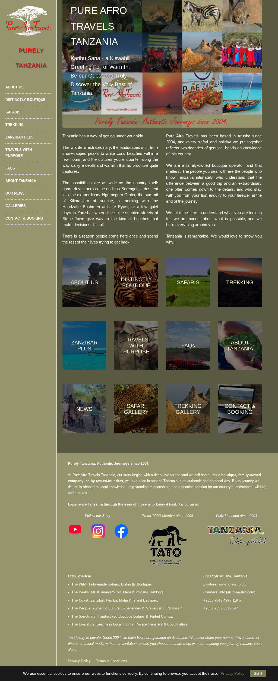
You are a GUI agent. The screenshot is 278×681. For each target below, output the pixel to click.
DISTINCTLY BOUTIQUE (136, 282)
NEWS (84, 409)
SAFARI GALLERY (136, 409)
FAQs (10, 168)
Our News (15, 193)
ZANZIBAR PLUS (84, 346)
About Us (14, 87)
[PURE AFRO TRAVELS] (28, 20)
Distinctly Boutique (25, 100)
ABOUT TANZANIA (240, 346)
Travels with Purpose (18, 153)
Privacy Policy (79, 661)
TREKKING (240, 282)
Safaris (13, 112)
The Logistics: (83, 624)
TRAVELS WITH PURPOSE (136, 346)
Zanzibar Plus (19, 137)
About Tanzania (20, 181)
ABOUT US (84, 282)
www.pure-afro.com (233, 584)
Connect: (210, 592)
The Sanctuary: (84, 616)
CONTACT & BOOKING (240, 409)
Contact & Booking (24, 218)
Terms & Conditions (111, 661)
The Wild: (79, 584)
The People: (81, 608)
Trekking (14, 125)
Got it (258, 673)
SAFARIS (188, 282)
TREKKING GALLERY (188, 409)
